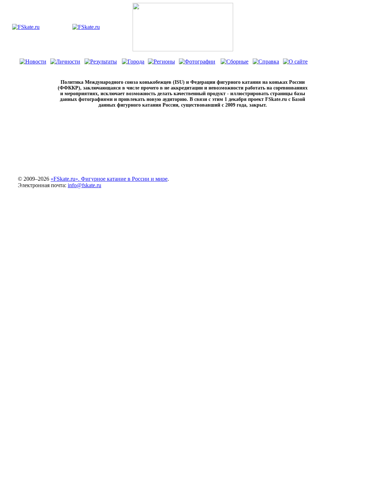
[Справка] (266, 61)
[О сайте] (295, 61)
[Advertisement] (182, 154)
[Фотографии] (197, 61)
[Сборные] (234, 61)
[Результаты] (100, 61)
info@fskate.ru (84, 185)
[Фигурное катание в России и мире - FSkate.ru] (26, 27)
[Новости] (33, 61)
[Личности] (65, 61)
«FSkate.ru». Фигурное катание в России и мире (109, 179)
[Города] (133, 61)
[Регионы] (161, 61)
